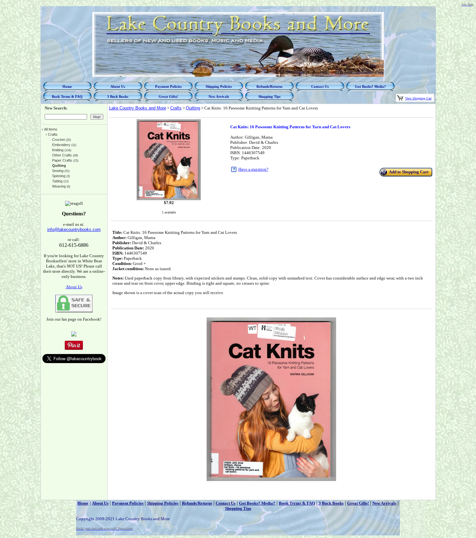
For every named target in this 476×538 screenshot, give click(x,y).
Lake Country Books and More (137, 108)
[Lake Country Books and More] (73, 335)
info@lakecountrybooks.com (74, 229)
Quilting (193, 108)
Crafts (176, 108)
